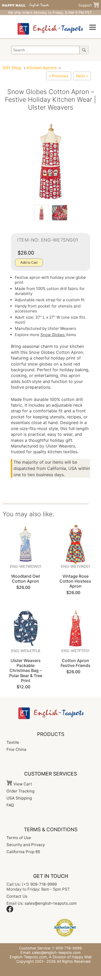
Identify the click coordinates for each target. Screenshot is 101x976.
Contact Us (16, 896)
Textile (12, 742)
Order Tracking (20, 791)
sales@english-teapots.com (51, 903)
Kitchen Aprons (42, 67)
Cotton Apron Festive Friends (75, 663)
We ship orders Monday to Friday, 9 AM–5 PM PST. (50, 12)
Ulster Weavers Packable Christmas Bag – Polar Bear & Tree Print (25, 670)
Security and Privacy (25, 844)
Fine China (16, 749)
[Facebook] (9, 911)
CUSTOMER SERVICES (50, 774)
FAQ (10, 805)
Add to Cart (29, 263)
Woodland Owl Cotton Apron (25, 579)
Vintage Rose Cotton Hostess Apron (75, 581)
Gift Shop (12, 67)
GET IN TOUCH (50, 876)
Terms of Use (18, 837)
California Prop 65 (23, 851)
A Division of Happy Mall (70, 957)
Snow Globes (53, 334)
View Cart (22, 784)
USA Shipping (19, 798)
